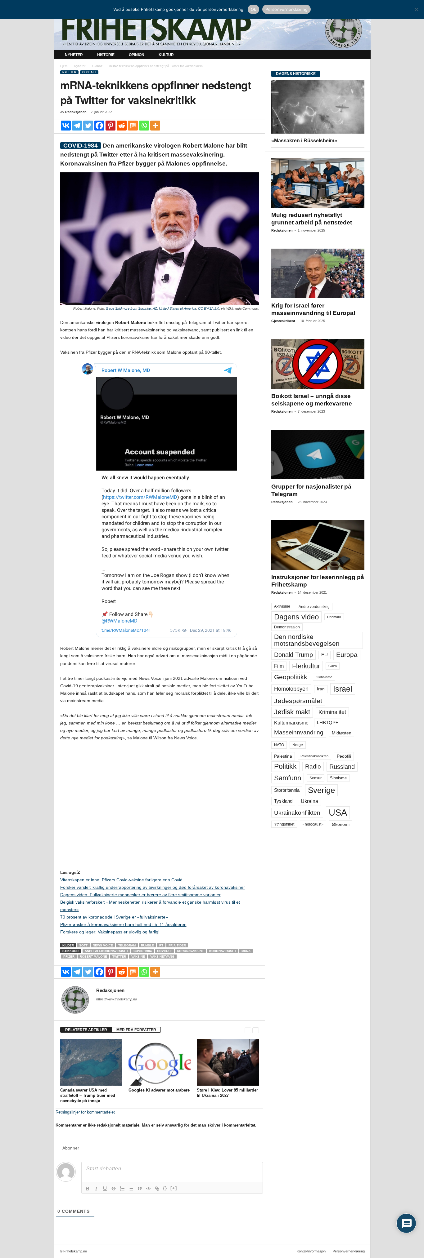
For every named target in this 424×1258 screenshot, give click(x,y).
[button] (361, 55)
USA (338, 812)
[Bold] (87, 1188)
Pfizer (68, 956)
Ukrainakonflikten (297, 812)
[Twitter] (88, 126)
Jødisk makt (292, 712)
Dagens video (296, 617)
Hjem (63, 66)
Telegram (127, 945)
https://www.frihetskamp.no (116, 999)
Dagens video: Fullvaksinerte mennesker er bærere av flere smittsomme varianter (140, 894)
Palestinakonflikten (314, 756)
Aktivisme (282, 606)
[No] (416, 9)
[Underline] (105, 1188)
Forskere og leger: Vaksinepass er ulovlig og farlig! (110, 931)
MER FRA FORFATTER (136, 1030)
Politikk (285, 766)
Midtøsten (341, 732)
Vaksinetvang (162, 956)
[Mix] (133, 126)
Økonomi (341, 824)
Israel (342, 688)
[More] (155, 126)
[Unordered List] (131, 1188)
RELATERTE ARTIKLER (86, 1030)
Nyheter (74, 55)
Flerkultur (306, 666)
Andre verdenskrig (314, 607)
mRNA (245, 951)
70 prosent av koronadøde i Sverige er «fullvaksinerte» (114, 917)
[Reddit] (122, 126)
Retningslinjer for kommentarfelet (85, 1112)
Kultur (166, 55)
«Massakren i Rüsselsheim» (304, 140)
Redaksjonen (76, 112)
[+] (173, 1188)
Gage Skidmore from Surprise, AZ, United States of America (151, 308)
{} (165, 1188)
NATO (279, 745)
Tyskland (283, 801)
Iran (321, 688)
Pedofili (344, 756)
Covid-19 (164, 951)
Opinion (136, 55)
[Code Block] (148, 1188)
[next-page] (255, 1030)
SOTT (83, 945)
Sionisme (338, 778)
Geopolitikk (290, 676)
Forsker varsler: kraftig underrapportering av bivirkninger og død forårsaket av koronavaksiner (152, 887)
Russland (342, 766)
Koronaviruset (222, 951)
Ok (253, 9)
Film (279, 666)
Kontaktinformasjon (311, 1251)
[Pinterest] (110, 126)
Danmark (334, 617)
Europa (347, 654)
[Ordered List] (122, 1188)
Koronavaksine (190, 951)
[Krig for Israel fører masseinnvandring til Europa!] (317, 273)
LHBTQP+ (327, 722)
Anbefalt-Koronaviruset (106, 951)
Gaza (332, 666)
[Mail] (100, 1008)
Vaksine (138, 956)
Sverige (321, 790)
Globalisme (324, 677)
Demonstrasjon (287, 627)
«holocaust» (313, 824)
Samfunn (287, 778)
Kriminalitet (332, 712)
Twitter (119, 956)
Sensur (315, 778)
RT (161, 945)
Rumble (147, 945)
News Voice (103, 945)
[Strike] (113, 1188)
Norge (297, 745)
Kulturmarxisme (291, 722)
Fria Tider (177, 945)
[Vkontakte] (66, 126)
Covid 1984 (142, 951)
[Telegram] (77, 126)
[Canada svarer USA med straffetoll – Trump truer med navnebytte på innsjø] (91, 1062)
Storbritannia (287, 790)
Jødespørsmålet (298, 700)
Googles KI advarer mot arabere (159, 1090)
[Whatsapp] (144, 126)
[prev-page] (248, 1030)
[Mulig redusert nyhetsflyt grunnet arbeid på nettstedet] (317, 183)
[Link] (157, 1188)
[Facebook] (99, 126)
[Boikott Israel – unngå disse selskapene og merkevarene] (317, 364)
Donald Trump (293, 654)
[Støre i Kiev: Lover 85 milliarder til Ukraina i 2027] (228, 1062)
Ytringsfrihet (284, 824)
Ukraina (309, 801)
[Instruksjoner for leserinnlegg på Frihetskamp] (317, 545)
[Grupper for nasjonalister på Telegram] (317, 454)
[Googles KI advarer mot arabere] (160, 1062)
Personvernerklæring (349, 1251)
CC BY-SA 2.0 (208, 308)
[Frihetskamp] (212, 29)
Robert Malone (93, 956)
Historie (106, 55)
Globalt (97, 66)
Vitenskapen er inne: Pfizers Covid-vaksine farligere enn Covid (121, 879)
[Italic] (96, 1188)
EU (324, 654)
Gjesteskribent (283, 321)
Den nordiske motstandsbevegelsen (307, 640)
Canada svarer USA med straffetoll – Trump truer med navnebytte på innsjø (87, 1095)
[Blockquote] (139, 1188)
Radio (313, 766)
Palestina (283, 756)
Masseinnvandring (298, 732)
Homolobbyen (291, 689)
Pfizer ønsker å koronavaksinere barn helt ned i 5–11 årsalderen (123, 924)
